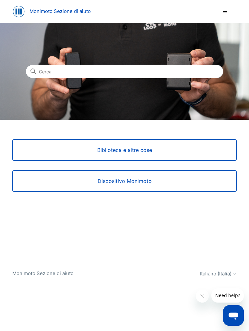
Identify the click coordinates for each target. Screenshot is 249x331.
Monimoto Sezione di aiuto (43, 273)
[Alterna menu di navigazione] (225, 11)
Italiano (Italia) (216, 273)
